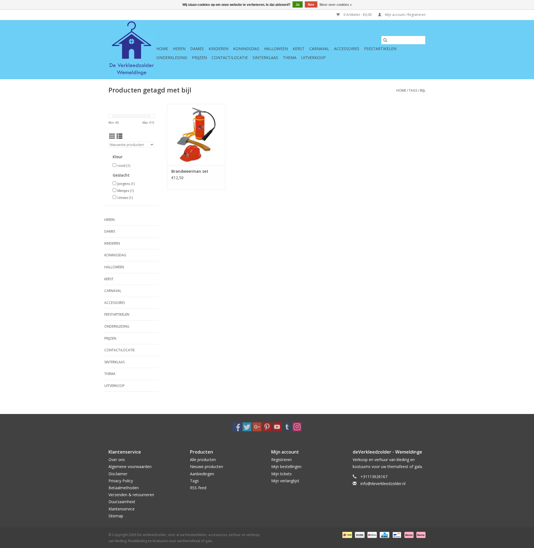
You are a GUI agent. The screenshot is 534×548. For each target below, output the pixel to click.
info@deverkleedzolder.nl (383, 483)
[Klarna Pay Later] (420, 534)
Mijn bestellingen (286, 466)
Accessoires (346, 48)
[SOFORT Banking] (408, 534)
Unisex (125, 197)
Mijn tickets (281, 473)
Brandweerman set (189, 171)
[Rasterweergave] (112, 136)
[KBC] (384, 534)
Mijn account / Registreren (405, 14)
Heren (179, 48)
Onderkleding (171, 57)
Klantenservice (121, 509)
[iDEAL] (346, 534)
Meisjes (125, 190)
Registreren (281, 459)
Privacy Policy (120, 480)
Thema (289, 57)
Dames (197, 48)
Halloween (276, 48)
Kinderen (218, 48)
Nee (311, 5)
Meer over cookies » (336, 5)
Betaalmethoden (123, 487)
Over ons (116, 459)
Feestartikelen (380, 48)
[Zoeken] (385, 40)
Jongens (126, 183)
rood (123, 165)
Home (162, 48)
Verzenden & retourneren (131, 494)
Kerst (299, 48)
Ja (298, 5)
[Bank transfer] (359, 534)
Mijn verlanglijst (285, 480)
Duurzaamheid (121, 501)
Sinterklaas (265, 57)
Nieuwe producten (206, 466)
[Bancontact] (396, 534)
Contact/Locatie (230, 57)
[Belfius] (371, 534)
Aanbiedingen (202, 473)
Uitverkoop (313, 57)
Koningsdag (246, 48)
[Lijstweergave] (119, 136)
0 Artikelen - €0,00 (357, 14)
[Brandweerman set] (196, 134)
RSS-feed (198, 487)
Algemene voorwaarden (130, 466)
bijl (423, 90)
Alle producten (203, 459)
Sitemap (115, 515)
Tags (413, 90)
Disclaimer (117, 473)
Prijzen (199, 57)
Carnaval (319, 48)
